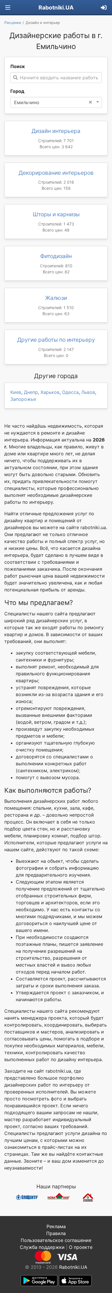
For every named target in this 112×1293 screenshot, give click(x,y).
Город (17, 91)
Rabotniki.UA (56, 7)
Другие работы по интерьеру (56, 339)
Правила (56, 1233)
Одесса (70, 392)
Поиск (17, 66)
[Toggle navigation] (8, 7)
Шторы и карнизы (56, 214)
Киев (15, 392)
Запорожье (23, 399)
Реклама (56, 1226)
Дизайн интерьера (56, 130)
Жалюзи (56, 297)
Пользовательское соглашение (56, 1240)
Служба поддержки (42, 1247)
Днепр (31, 392)
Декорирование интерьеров (56, 172)
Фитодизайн (56, 256)
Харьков (49, 392)
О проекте (80, 1247)
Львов (88, 392)
